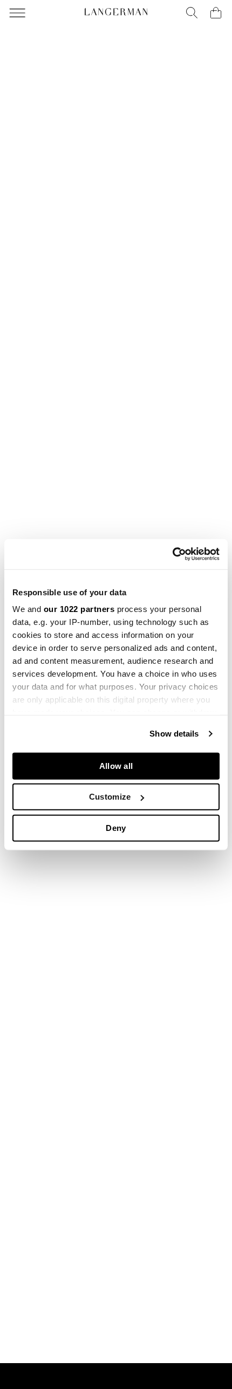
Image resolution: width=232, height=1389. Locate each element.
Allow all (116, 765)
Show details (174, 733)
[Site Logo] (116, 12)
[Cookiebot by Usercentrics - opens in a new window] (172, 554)
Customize (110, 796)
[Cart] (215, 12)
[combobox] (192, 12)
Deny (116, 827)
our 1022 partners (79, 609)
